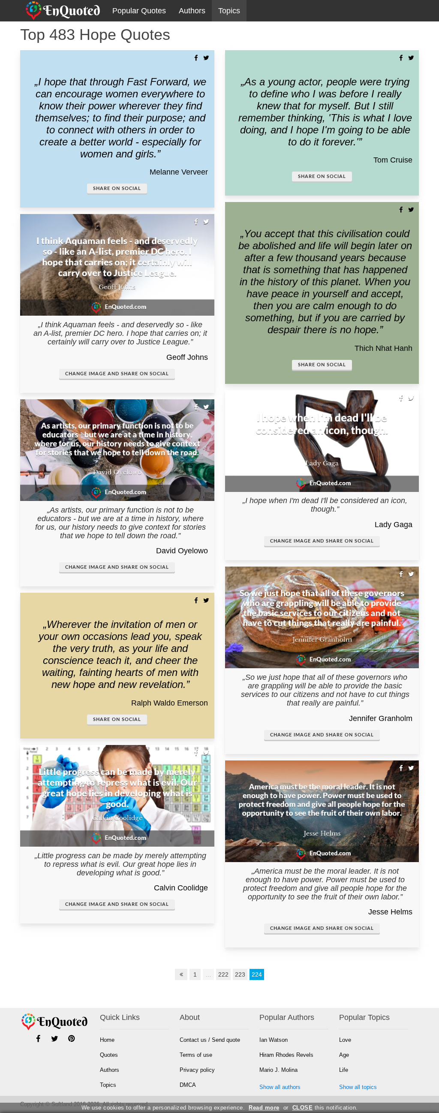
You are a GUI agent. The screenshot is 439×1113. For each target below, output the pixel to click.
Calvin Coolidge (181, 888)
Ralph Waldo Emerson (169, 703)
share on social (117, 188)
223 (240, 974)
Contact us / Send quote (210, 1040)
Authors (192, 10)
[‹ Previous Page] (181, 974)
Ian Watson (273, 1040)
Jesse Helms (390, 912)
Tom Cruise (392, 160)
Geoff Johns (187, 357)
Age (344, 1055)
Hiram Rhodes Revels (286, 1055)
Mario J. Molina (278, 1070)
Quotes (109, 1055)
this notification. (325, 1107)
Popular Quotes (139, 10)
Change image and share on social (117, 373)
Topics (229, 10)
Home (107, 1040)
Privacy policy (197, 1070)
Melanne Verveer (179, 172)
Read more (264, 1107)
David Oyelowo (182, 550)
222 (223, 974)
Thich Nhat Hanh (383, 348)
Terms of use (196, 1055)
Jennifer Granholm (380, 718)
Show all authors (280, 1087)
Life (343, 1070)
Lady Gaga (393, 524)
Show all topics (358, 1087)
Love (345, 1040)
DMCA (188, 1085)
